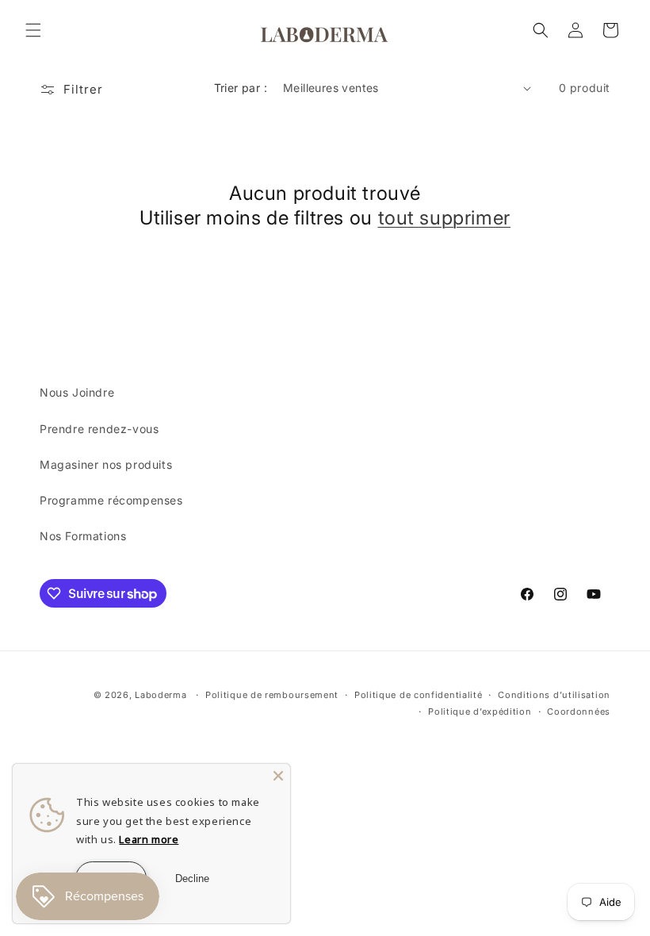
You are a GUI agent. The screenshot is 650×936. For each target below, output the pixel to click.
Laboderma (160, 694)
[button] (33, 30)
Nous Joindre (77, 392)
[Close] (278, 776)
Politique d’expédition (479, 711)
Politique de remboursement (271, 694)
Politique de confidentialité (418, 694)
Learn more (148, 839)
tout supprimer (444, 217)
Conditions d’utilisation (554, 694)
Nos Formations (83, 536)
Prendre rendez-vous (99, 428)
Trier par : (240, 87)
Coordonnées (578, 711)
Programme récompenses (111, 500)
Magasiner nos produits (106, 464)
